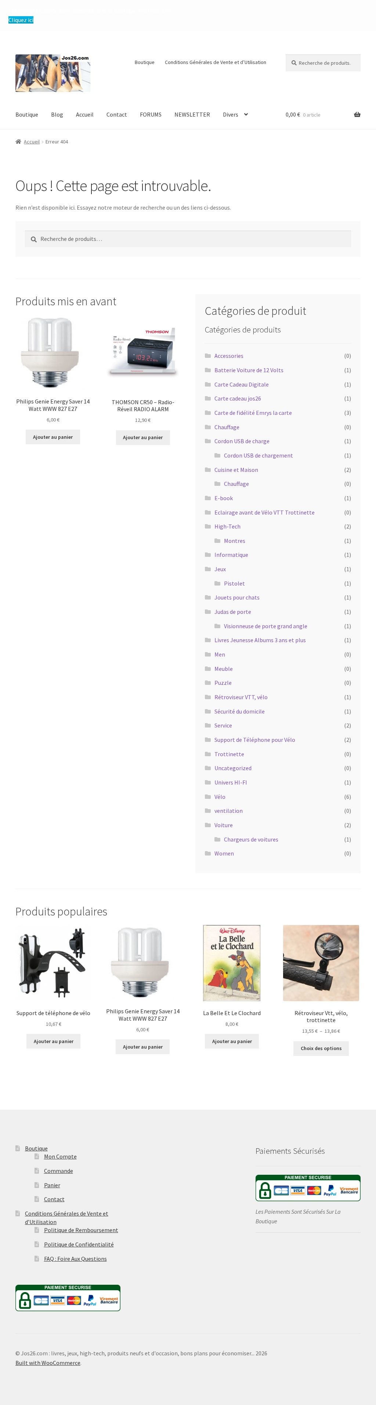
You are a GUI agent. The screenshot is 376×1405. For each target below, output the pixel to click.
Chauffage (226, 427)
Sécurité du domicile (239, 711)
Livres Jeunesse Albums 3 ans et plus (260, 640)
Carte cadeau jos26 (237, 398)
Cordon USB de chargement (258, 455)
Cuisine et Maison (236, 469)
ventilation (228, 810)
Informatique (231, 554)
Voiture (223, 825)
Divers (230, 114)
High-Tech (227, 526)
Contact (116, 114)
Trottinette (229, 754)
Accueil (85, 114)
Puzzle (223, 682)
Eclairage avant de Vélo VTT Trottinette (264, 512)
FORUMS (151, 114)
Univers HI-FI (230, 782)
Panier (52, 1185)
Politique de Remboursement (81, 1230)
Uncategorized (233, 768)
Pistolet (234, 583)
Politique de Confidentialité (79, 1244)
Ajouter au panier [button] (53, 437)
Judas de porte (232, 611)
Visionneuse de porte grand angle (265, 626)
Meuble (223, 668)
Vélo (219, 796)
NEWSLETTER (192, 114)
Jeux (220, 569)
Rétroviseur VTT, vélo (241, 697)
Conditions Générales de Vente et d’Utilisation (215, 62)
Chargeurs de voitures (251, 839)
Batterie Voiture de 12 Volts (248, 370)
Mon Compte (60, 1156)
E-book (223, 498)
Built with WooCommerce (47, 1362)
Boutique (145, 62)
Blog (57, 114)
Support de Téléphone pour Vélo (254, 739)
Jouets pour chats (237, 597)
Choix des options (321, 1048)
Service (223, 725)
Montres (234, 540)
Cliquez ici (20, 20)
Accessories (228, 355)
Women (224, 853)
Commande (58, 1170)
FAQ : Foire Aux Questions (75, 1258)
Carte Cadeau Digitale (241, 384)
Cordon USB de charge (242, 441)
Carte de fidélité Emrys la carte (253, 412)
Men (219, 654)
